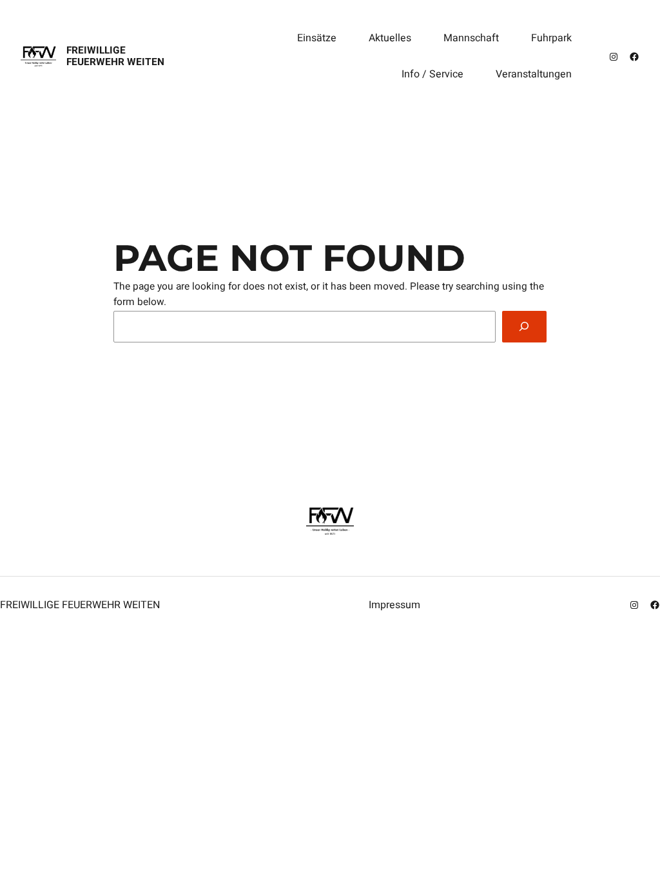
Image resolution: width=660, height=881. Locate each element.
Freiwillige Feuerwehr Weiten (115, 56)
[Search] (524, 326)
